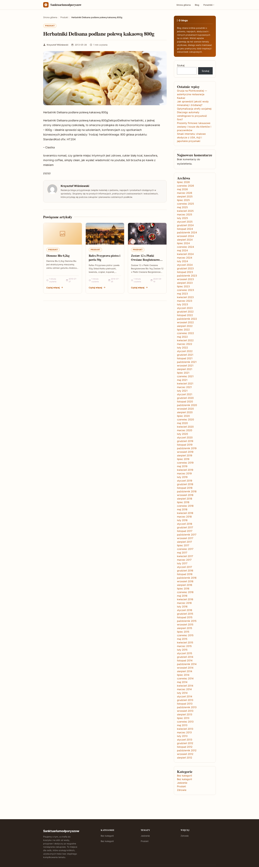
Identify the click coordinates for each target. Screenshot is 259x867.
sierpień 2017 (184, 541)
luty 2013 (182, 736)
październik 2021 (186, 361)
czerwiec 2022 (185, 333)
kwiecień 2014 (185, 685)
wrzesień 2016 (185, 581)
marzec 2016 (184, 602)
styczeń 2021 (184, 394)
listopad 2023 (185, 272)
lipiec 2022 (183, 329)
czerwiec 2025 (185, 203)
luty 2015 (182, 649)
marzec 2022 (184, 343)
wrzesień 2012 (185, 753)
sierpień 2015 (184, 628)
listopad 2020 (185, 401)
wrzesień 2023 (185, 279)
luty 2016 (182, 606)
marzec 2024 (184, 257)
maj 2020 (182, 423)
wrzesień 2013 (185, 710)
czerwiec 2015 (185, 635)
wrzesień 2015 (185, 624)
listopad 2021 (184, 358)
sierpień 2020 (185, 412)
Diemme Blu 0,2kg (58, 255)
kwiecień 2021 (185, 383)
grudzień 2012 (185, 743)
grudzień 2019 (185, 441)
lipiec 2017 (183, 545)
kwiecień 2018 (185, 513)
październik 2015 (186, 620)
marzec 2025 (184, 214)
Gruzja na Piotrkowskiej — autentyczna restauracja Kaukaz (192, 94)
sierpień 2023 (185, 282)
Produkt (50, 25)
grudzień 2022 (185, 311)
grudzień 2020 (185, 397)
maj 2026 (182, 189)
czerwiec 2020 (185, 419)
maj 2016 (182, 595)
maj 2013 (182, 725)
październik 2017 (186, 534)
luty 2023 (182, 304)
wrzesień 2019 (185, 451)
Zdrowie (181, 789)
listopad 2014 (184, 660)
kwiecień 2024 (185, 254)
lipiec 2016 (183, 588)
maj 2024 (182, 250)
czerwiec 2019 (185, 462)
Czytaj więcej (53, 287)
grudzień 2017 (185, 527)
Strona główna (183, 5)
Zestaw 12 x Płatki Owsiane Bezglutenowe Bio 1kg (145, 259)
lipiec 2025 (183, 200)
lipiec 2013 (183, 718)
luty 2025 (182, 218)
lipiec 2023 (183, 286)
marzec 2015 (184, 646)
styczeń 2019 (184, 480)
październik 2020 (187, 405)
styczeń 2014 (184, 696)
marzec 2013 (184, 732)
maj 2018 (182, 509)
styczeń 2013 (184, 739)
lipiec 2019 (183, 459)
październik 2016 (186, 577)
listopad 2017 (184, 530)
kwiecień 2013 (185, 728)
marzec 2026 (184, 192)
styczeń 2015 (184, 653)
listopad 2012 (184, 746)
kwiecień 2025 (185, 210)
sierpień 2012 (184, 757)
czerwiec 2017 (185, 548)
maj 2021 (182, 379)
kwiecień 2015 (185, 642)
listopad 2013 (184, 703)
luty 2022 (182, 347)
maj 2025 (182, 207)
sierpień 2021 (184, 369)
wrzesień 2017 (185, 538)
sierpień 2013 (184, 714)
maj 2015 (182, 638)
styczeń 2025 (185, 221)
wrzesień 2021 (185, 365)
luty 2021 (182, 390)
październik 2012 (186, 750)
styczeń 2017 (184, 566)
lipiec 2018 (183, 502)
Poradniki (208, 5)
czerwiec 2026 (185, 185)
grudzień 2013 (185, 700)
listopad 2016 (184, 574)
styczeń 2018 (184, 523)
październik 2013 (186, 707)
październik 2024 (187, 232)
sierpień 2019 (184, 455)
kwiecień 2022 (185, 340)
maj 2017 (182, 552)
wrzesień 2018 (185, 495)
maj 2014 (182, 682)
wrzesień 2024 (185, 236)
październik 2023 (187, 275)
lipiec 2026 (183, 182)
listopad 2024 (185, 228)
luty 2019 (182, 477)
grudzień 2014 (185, 656)
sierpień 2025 (185, 196)
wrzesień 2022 (185, 322)
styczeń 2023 (185, 307)
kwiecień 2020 (185, 426)
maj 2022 (182, 336)
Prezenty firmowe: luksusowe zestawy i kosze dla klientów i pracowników (194, 127)
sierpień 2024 (185, 239)
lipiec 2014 (183, 674)
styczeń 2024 (185, 264)
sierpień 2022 (185, 325)
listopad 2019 (184, 444)
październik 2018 (186, 491)
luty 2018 (182, 520)
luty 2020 (182, 433)
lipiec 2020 (183, 415)
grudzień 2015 (185, 613)
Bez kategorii (184, 775)
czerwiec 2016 (185, 592)
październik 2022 (187, 318)
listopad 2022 (185, 315)
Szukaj (181, 65)
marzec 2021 (184, 387)
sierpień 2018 (184, 498)
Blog (197, 5)
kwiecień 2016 (185, 599)
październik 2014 (186, 664)
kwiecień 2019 (185, 469)
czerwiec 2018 (185, 505)
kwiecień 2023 (185, 297)
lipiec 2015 (183, 631)
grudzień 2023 (185, 268)
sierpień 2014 (184, 671)
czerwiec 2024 (185, 246)
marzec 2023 (184, 300)
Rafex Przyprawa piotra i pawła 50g (104, 257)
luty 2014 (182, 692)
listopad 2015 (184, 617)
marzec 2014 (184, 689)
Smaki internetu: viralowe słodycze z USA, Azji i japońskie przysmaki (191, 137)
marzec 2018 (184, 516)
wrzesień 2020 (185, 408)
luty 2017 (182, 563)
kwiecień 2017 (185, 556)
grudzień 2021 (185, 354)
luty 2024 (182, 261)
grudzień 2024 (185, 225)
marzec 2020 (184, 430)
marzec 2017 (184, 559)
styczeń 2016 (184, 610)
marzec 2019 (184, 473)
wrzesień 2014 (185, 667)
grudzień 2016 (185, 570)
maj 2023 (182, 293)
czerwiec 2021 (185, 376)
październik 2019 (186, 448)
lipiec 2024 (183, 243)
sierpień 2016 (184, 584)
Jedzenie (182, 782)
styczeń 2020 (185, 437)
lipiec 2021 (183, 372)
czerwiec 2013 (185, 721)
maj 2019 (182, 466)
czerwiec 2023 (185, 290)
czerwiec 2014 (185, 678)
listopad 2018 (184, 487)
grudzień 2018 (185, 484)
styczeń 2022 (185, 351)
